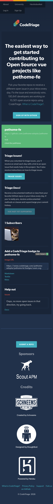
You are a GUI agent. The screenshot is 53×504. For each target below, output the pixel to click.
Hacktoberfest (36, 4)
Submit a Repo (26, 344)
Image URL (9, 260)
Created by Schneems (26, 415)
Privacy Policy (28, 486)
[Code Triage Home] (26, 23)
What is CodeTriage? (33, 104)
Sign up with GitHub (26, 115)
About (6, 4)
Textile (7, 276)
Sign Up (18, 10)
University (19, 4)
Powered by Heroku (26, 479)
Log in (5, 10)
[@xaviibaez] (12, 240)
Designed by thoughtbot (26, 447)
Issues (7, 294)
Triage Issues (15, 176)
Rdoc (7, 279)
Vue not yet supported (20, 212)
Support (40, 486)
